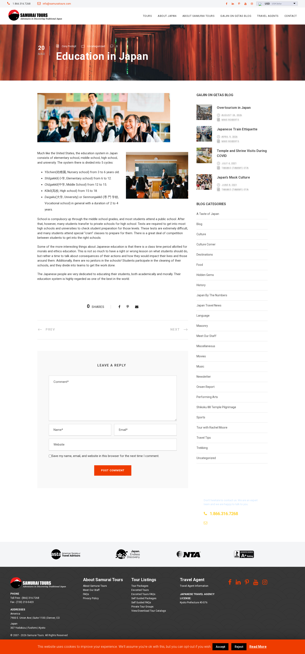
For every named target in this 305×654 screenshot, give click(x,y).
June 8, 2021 (229, 185)
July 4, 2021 (229, 163)
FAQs (86, 594)
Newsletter (203, 376)
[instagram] (252, 3)
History (201, 285)
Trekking (202, 447)
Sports (200, 417)
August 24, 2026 (232, 115)
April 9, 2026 (230, 136)
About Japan (167, 15)
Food (199, 264)
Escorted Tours (140, 590)
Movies (201, 356)
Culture (201, 234)
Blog (199, 224)
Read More (258, 647)
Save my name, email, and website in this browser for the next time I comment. (105, 456)
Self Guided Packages (143, 598)
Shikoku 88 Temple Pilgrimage (216, 407)
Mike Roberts (230, 119)
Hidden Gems (205, 275)
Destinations (204, 254)
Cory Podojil (69, 46)
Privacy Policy (91, 598)
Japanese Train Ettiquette (237, 129)
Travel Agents (268, 15)
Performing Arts (207, 397)
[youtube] (245, 3)
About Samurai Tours (198, 15)
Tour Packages (139, 585)
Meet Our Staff (206, 336)
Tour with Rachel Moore (211, 427)
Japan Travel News (208, 305)
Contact (290, 15)
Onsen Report (205, 386)
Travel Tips (203, 437)
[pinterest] (239, 3)
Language (203, 315)
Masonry (202, 325)
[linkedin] (233, 3)
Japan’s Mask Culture (233, 177)
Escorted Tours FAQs (143, 594)
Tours (147, 15)
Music (200, 366)
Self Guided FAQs (141, 602)
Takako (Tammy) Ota (235, 168)
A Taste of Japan (207, 214)
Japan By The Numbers (211, 295)
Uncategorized (96, 46)
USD (267, 3)
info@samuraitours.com (57, 3)
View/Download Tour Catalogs (148, 610)
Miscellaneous (205, 346)
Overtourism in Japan (234, 108)
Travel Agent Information (194, 585)
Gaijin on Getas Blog (235, 15)
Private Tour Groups (142, 606)
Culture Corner (206, 244)
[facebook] (226, 3)
